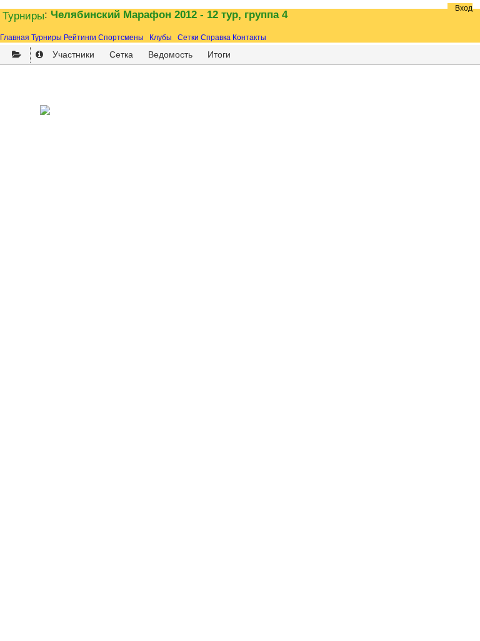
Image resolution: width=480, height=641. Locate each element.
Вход (463, 8)
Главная (14, 37)
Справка (216, 37)
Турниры (23, 16)
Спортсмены (121, 37)
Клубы (160, 37)
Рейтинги (80, 37)
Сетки (188, 37)
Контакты (249, 37)
